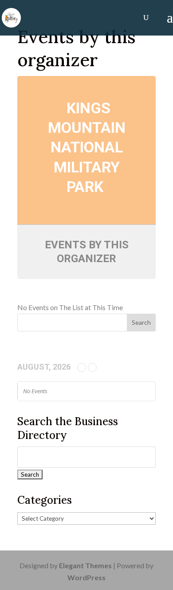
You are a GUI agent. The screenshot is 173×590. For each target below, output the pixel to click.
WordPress (86, 577)
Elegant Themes (85, 565)
